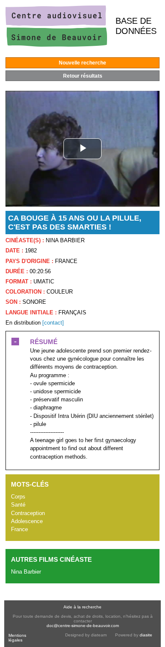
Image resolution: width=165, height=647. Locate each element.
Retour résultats (82, 75)
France (19, 529)
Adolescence (27, 521)
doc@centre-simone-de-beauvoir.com (83, 625)
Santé (18, 504)
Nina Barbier (26, 572)
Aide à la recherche (82, 607)
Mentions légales (17, 637)
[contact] (53, 322)
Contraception (28, 513)
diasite (146, 635)
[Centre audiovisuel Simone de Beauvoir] (56, 45)
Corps (18, 496)
